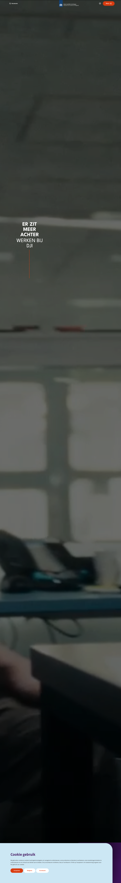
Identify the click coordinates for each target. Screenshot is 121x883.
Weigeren (29, 870)
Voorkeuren (42, 870)
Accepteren (17, 870)
